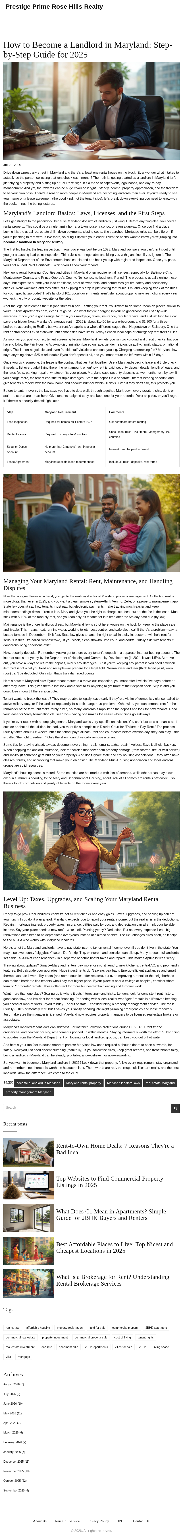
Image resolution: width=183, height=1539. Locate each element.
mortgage (24, 1356)
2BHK (143, 1347)
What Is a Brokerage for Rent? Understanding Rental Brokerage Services (112, 1280)
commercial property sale (91, 1337)
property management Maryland (28, 1092)
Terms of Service (67, 1521)
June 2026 (13, 1403)
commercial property (125, 1327)
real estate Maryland (160, 1083)
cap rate (47, 1347)
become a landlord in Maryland (38, 1083)
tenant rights (146, 1337)
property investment (55, 1337)
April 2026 (12, 1423)
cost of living (122, 1337)
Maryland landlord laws (123, 1083)
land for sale (97, 1327)
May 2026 (12, 1413)
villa (8, 1356)
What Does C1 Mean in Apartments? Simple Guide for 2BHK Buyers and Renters (111, 1214)
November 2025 (16, 1471)
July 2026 (11, 1394)
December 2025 (16, 1461)
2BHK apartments (96, 1347)
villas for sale (123, 1347)
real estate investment (20, 1347)
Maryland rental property (83, 1083)
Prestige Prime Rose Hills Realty (54, 6)
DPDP (121, 1521)
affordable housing (38, 1327)
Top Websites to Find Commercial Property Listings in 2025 (109, 1181)
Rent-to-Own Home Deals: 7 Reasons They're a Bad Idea (115, 1148)
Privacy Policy (98, 1521)
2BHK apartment (156, 1327)
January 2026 (14, 1452)
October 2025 (15, 1480)
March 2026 (13, 1432)
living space (161, 1347)
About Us (40, 1521)
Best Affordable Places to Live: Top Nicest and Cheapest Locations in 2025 (114, 1247)
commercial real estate (20, 1337)
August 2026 (13, 1384)
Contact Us (141, 1521)
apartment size (68, 1347)
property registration (70, 1327)
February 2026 (14, 1442)
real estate (12, 1327)
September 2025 (16, 1490)
